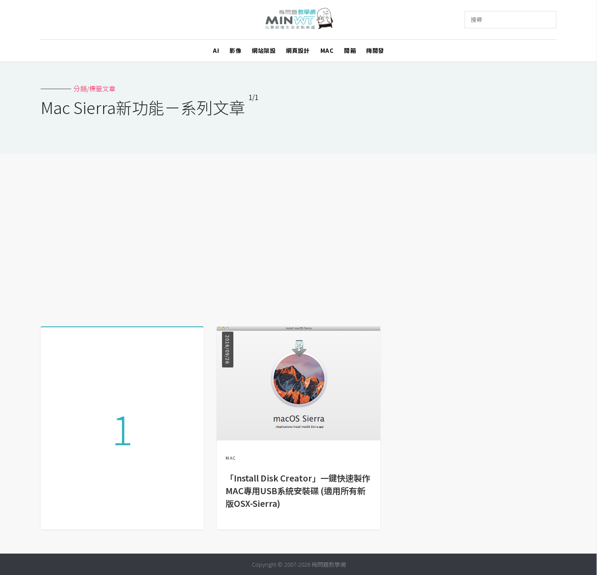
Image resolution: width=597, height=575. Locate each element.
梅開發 (375, 50)
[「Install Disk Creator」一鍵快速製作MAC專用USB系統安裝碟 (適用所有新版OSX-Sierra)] (298, 437)
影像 (235, 50)
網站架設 (263, 50)
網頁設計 (297, 50)
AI (216, 50)
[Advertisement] (298, 237)
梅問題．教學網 (299, 20)
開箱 (350, 50)
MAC (327, 50)
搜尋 (476, 19)
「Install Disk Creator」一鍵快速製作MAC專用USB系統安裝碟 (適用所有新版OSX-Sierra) (298, 490)
